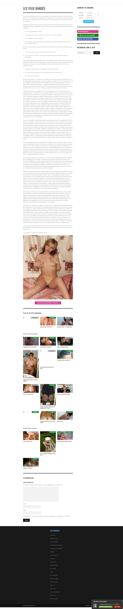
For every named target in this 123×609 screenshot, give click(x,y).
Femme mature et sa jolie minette (30, 347)
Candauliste (52, 535)
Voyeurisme (53, 595)
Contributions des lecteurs (56, 545)
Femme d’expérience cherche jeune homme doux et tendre (47, 407)
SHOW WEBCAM (83, 31)
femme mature (53, 555)
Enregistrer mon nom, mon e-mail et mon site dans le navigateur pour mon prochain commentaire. (47, 516)
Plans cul (52, 585)
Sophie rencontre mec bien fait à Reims (47, 367)
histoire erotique (54, 565)
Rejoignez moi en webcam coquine (64, 441)
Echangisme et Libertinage (56, 548)
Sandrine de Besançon (27, 468)
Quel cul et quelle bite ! (28, 394)
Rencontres (52, 588)
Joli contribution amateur (45, 347)
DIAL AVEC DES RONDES (85, 39)
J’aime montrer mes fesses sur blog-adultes (47, 422)
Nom (24, 504)
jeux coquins (53, 568)
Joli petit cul (60, 421)
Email (24, 510)
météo (51, 572)
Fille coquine (53, 562)
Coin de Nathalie (54, 542)
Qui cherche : (81, 15)
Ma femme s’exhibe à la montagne (30, 428)
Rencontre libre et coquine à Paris (64, 327)
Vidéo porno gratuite (55, 592)
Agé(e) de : (81, 17)
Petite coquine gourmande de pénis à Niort (48, 454)
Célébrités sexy (53, 538)
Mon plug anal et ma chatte (46, 327)
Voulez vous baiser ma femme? (63, 394)
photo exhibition (54, 575)
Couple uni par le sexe (27, 441)
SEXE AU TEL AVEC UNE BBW (87, 35)
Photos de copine (54, 578)
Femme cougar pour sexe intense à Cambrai (30, 380)
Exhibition (52, 552)
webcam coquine (54, 598)
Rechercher (88, 21)
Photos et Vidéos (54, 582)
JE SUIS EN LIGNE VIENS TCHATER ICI (48, 303)
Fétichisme (52, 558)
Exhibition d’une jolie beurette (63, 360)
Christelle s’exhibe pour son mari (30, 334)
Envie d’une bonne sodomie (62, 347)
